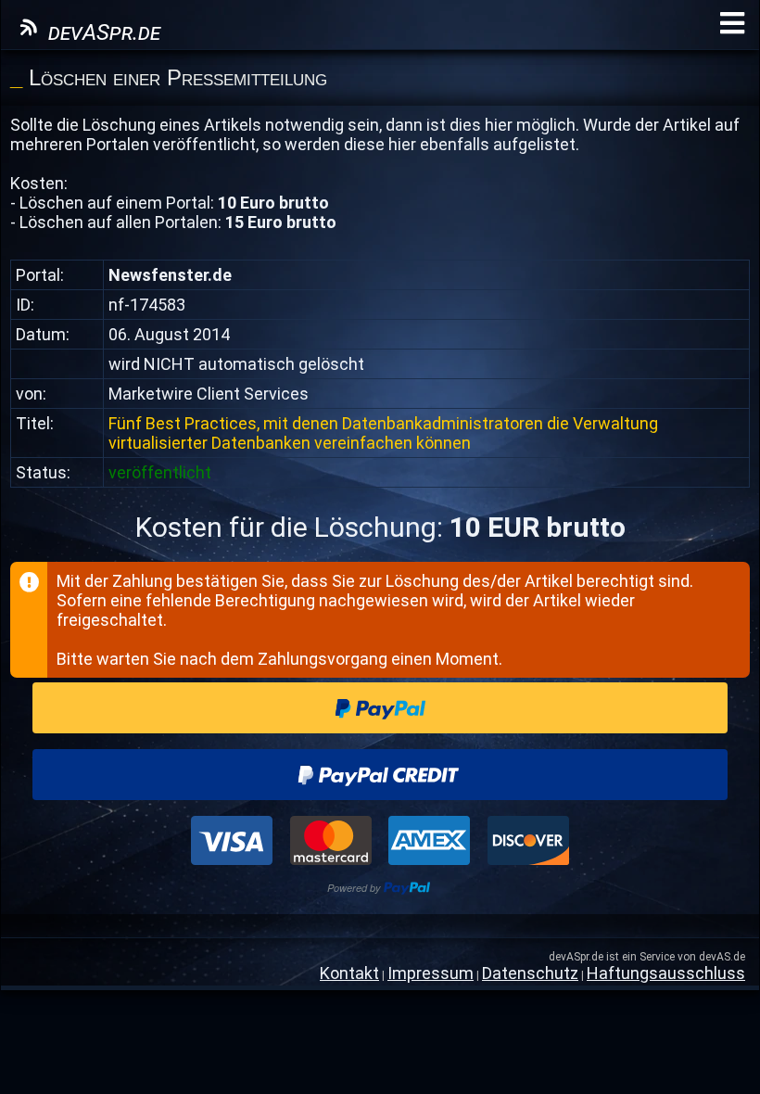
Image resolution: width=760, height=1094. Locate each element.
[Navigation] (732, 23)
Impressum (430, 973)
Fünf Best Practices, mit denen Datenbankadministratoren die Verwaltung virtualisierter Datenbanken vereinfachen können (383, 432)
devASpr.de (101, 32)
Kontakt (349, 973)
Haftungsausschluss (666, 973)
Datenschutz (530, 973)
